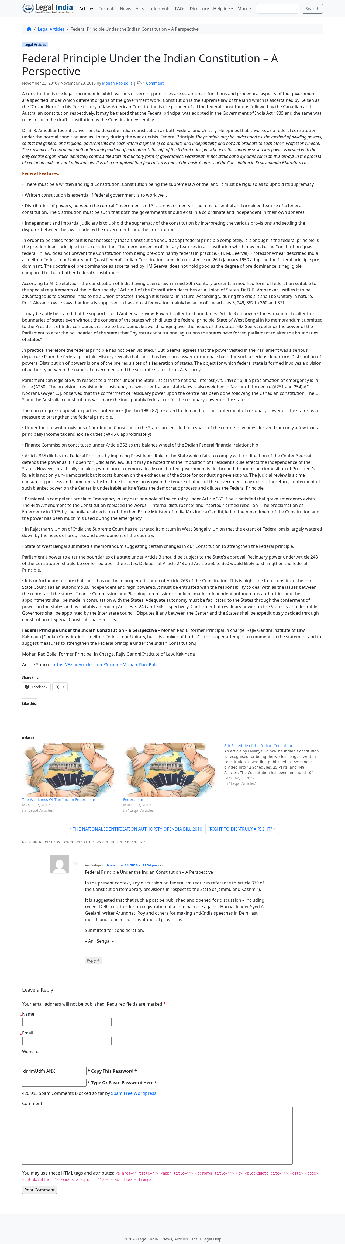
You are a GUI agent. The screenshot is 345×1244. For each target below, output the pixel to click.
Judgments (160, 9)
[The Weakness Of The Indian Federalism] (70, 770)
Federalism (133, 799)
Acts (140, 9)
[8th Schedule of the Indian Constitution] (274, 764)
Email (27, 1033)
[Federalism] (171, 770)
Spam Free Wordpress (133, 1093)
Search (312, 9)
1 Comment (153, 83)
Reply (93, 960)
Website (30, 1052)
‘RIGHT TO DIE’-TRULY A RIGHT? (240, 829)
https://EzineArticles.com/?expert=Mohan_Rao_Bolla (106, 665)
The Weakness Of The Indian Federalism (58, 799)
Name (28, 1014)
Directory (199, 9)
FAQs (180, 9)
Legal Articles (51, 29)
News (125, 9)
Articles (86, 9)
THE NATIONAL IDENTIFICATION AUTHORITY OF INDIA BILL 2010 (137, 829)
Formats (107, 9)
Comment (32, 1103)
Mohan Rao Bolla (117, 83)
